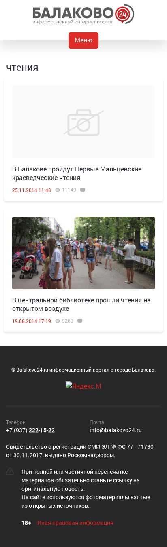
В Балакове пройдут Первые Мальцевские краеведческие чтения (76, 173)
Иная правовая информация (75, 522)
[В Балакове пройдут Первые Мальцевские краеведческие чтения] (83, 122)
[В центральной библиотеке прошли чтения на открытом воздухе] (83, 253)
